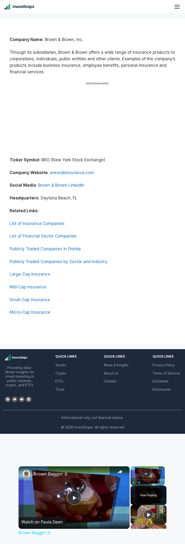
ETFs (59, 381)
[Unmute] (139, 483)
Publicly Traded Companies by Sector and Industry (58, 261)
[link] (26, 474)
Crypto (60, 373)
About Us (111, 373)
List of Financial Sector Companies (43, 236)
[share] (120, 472)
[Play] (133, 483)
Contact (110, 381)
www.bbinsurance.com (72, 172)
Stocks (60, 365)
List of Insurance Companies (37, 223)
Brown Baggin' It (50, 474)
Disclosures (161, 389)
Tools (59, 389)
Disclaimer (160, 381)
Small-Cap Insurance (30, 299)
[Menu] (177, 6)
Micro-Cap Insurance (30, 312)
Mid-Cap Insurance (28, 287)
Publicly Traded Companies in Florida (45, 248)
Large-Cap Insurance (30, 274)
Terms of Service (166, 373)
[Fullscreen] (162, 483)
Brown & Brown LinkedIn (61, 185)
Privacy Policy (163, 365)
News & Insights (116, 365)
